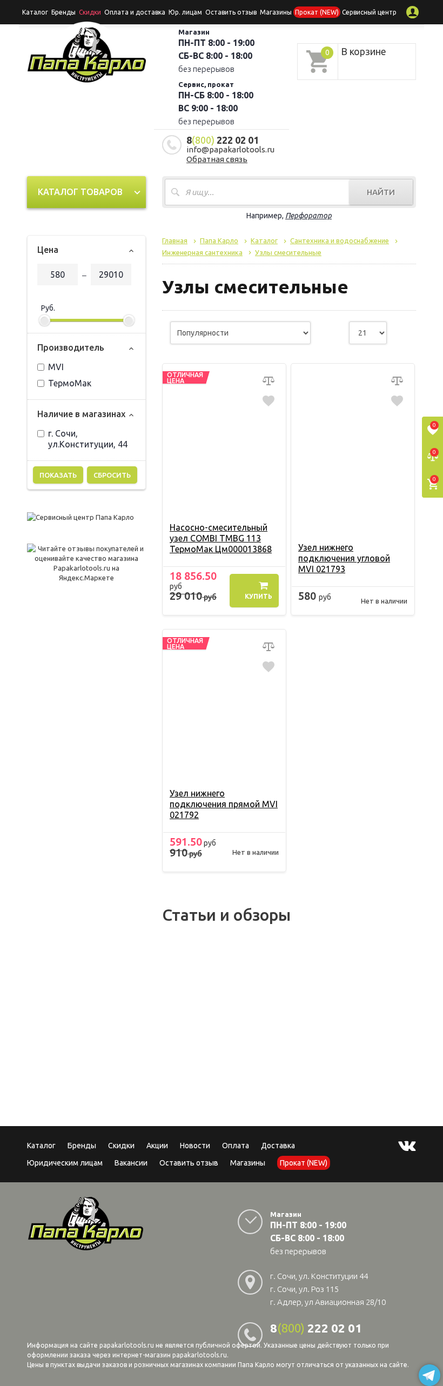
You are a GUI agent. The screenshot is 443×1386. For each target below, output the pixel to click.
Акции (157, 1145)
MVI (56, 367)
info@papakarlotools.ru (230, 149)
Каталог (35, 12)
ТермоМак (69, 383)
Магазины (247, 1163)
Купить (258, 596)
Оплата (235, 1145)
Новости (195, 1145)
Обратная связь (216, 159)
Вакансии (131, 1163)
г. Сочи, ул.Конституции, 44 (87, 438)
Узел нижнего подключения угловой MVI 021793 (344, 558)
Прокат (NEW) (317, 12)
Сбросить (112, 475)
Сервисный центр (369, 12)
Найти (381, 192)
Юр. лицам (185, 12)
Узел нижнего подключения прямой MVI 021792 (224, 804)
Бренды (63, 12)
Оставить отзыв (231, 12)
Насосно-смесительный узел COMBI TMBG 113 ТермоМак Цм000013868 (221, 538)
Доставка (278, 1145)
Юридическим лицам (65, 1163)
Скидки (121, 1145)
